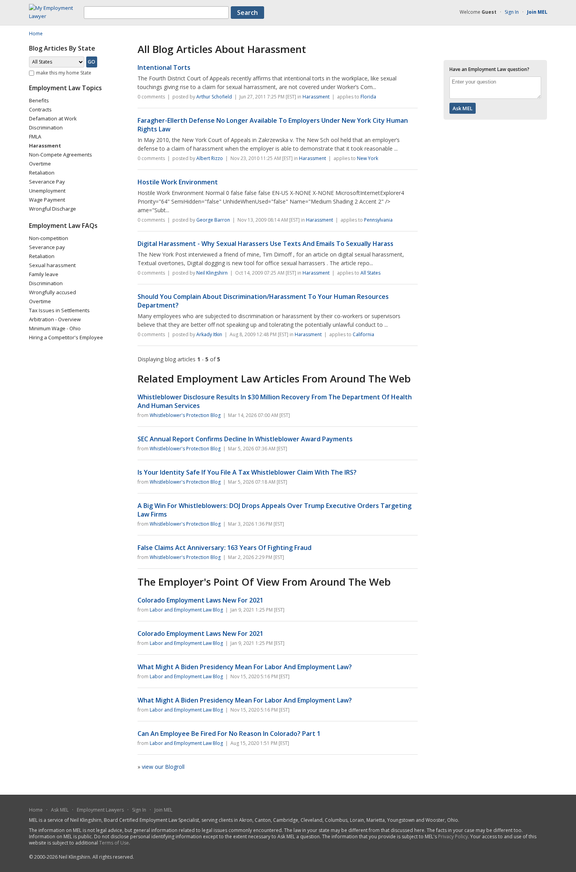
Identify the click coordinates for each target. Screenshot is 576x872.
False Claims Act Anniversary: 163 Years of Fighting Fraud (225, 547)
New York (367, 158)
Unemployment (47, 190)
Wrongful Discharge (52, 208)
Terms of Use (114, 842)
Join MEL (163, 809)
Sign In (512, 12)
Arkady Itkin (209, 334)
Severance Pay (47, 181)
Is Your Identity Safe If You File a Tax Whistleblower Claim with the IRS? (247, 472)
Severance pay (47, 247)
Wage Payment (47, 199)
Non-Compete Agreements (60, 154)
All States (370, 272)
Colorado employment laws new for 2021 (200, 600)
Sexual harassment (52, 265)
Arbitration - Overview (55, 319)
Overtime (40, 163)
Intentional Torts (164, 67)
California (363, 334)
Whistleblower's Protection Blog (185, 415)
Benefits (39, 100)
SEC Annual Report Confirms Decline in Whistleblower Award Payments (245, 439)
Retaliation (41, 172)
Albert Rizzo (209, 158)
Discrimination (46, 127)
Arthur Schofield (214, 96)
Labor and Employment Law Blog (186, 609)
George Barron (213, 220)
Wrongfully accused (52, 292)
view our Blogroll (163, 766)
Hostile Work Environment (178, 182)
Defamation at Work (53, 118)
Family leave (43, 274)
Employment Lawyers (100, 809)
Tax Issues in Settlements (59, 310)
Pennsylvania (378, 220)
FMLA (35, 136)
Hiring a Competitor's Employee (66, 337)
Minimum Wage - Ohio (55, 328)
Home (36, 809)
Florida (368, 96)
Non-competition (48, 238)
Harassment (316, 96)
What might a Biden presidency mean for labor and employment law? (245, 667)
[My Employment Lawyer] (56, 16)
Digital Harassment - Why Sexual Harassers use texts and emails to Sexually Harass (265, 243)
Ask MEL (60, 809)
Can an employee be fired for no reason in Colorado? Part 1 (229, 733)
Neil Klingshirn (212, 272)
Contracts (40, 109)
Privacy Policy (453, 836)
